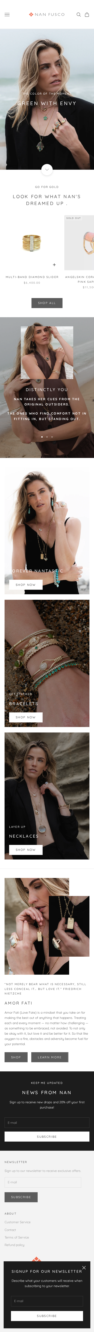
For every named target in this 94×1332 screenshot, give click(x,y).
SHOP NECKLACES (47, 120)
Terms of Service (17, 1237)
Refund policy (14, 1245)
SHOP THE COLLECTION (47, 107)
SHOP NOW (26, 585)
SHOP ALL (47, 303)
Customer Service (18, 1222)
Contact (10, 1230)
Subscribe (47, 1316)
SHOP (16, 1057)
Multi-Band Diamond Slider (32, 277)
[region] (47, 99)
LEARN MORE (50, 1057)
